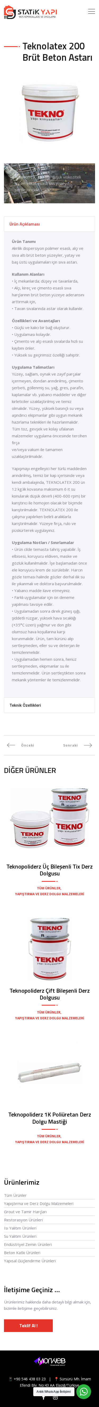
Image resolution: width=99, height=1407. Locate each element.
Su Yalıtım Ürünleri (20, 1236)
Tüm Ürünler (15, 1195)
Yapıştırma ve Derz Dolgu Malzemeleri (38, 1203)
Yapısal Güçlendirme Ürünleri (30, 1260)
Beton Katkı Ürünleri (22, 1252)
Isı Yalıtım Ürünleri (20, 1228)
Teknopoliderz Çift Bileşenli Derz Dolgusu (50, 994)
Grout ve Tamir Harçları (25, 1211)
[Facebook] (43, 1397)
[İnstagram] (55, 1397)
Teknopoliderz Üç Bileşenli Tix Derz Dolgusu (49, 870)
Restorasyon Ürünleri (23, 1219)
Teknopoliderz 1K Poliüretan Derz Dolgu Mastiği (49, 1118)
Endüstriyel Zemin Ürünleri (28, 1244)
